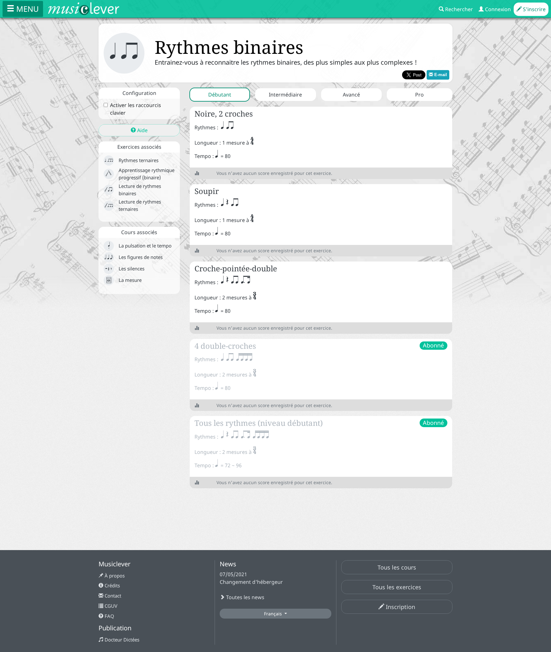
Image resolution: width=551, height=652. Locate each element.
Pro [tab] (419, 94)
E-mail (440, 74)
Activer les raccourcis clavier (135, 109)
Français (273, 614)
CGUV (110, 606)
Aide (142, 130)
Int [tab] (285, 94)
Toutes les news (244, 597)
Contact (112, 595)
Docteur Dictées (121, 639)
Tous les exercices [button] (396, 587)
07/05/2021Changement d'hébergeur (251, 578)
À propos (114, 575)
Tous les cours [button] (397, 567)
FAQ (108, 616)
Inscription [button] (399, 607)
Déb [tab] (219, 94)
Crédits (111, 585)
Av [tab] (351, 94)
